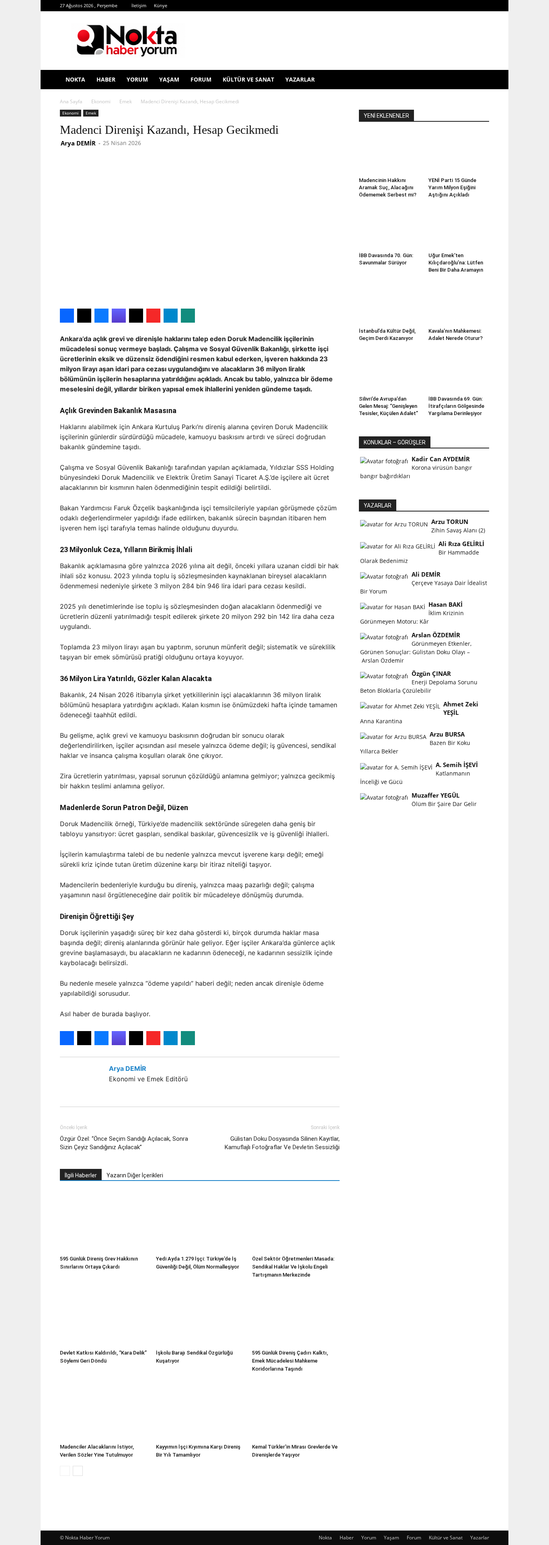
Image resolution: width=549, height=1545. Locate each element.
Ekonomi (101, 101)
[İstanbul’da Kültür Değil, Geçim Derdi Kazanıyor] (389, 303)
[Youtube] (457, 5)
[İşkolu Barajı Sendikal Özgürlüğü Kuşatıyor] (200, 1316)
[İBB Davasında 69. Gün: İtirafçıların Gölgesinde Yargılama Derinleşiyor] (459, 372)
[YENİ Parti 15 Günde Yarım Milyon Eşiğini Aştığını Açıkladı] (459, 153)
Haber (105, 79)
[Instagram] (403, 5)
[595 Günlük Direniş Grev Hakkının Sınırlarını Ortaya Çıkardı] (103, 1222)
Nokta (75, 79)
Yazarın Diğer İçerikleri (135, 1175)
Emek (125, 101)
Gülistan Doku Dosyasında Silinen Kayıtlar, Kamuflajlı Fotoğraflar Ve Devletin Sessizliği (282, 1143)
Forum (201, 79)
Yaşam (169, 79)
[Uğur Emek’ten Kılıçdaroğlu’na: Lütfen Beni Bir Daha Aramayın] (459, 228)
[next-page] (78, 1471)
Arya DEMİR (78, 143)
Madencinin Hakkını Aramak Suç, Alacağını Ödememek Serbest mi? (387, 187)
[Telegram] (417, 5)
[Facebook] (377, 5)
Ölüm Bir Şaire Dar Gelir (444, 804)
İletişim (138, 5)
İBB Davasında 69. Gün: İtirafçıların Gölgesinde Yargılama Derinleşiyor (456, 406)
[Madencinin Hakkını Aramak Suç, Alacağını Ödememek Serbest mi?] (389, 153)
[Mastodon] (483, 5)
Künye (160, 5)
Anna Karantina (381, 721)
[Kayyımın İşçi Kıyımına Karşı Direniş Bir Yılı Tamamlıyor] (200, 1410)
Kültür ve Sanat (248, 79)
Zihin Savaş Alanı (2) (458, 530)
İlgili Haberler (81, 1175)
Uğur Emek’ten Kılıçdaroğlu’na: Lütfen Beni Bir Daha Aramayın (455, 262)
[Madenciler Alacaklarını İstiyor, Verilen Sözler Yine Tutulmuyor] (103, 1410)
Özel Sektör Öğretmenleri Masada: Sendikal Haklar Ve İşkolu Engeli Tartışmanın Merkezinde (293, 1267)
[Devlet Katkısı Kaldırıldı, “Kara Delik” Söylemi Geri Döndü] (103, 1316)
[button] (479, 80)
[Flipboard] (390, 5)
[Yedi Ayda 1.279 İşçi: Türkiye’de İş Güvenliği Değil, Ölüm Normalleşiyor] (200, 1222)
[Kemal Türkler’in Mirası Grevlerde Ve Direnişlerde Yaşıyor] (296, 1410)
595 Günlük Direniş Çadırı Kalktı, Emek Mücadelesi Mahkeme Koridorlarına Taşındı (290, 1361)
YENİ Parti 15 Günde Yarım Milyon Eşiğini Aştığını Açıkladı (452, 187)
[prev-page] (65, 1471)
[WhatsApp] (443, 5)
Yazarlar (300, 79)
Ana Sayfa (71, 101)
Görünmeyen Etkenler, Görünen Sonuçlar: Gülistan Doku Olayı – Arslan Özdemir (415, 652)
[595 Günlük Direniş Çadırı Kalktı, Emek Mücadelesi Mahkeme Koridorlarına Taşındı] (296, 1316)
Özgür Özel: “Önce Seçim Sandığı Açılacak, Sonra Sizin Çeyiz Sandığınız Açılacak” (124, 1143)
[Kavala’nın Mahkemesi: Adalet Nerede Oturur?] (459, 303)
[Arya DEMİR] (83, 1077)
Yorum (137, 79)
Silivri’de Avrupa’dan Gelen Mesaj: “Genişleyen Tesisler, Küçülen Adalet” (388, 406)
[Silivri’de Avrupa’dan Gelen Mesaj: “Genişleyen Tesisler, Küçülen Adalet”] (389, 372)
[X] (430, 5)
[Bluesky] (470, 5)
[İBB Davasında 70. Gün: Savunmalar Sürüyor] (389, 228)
